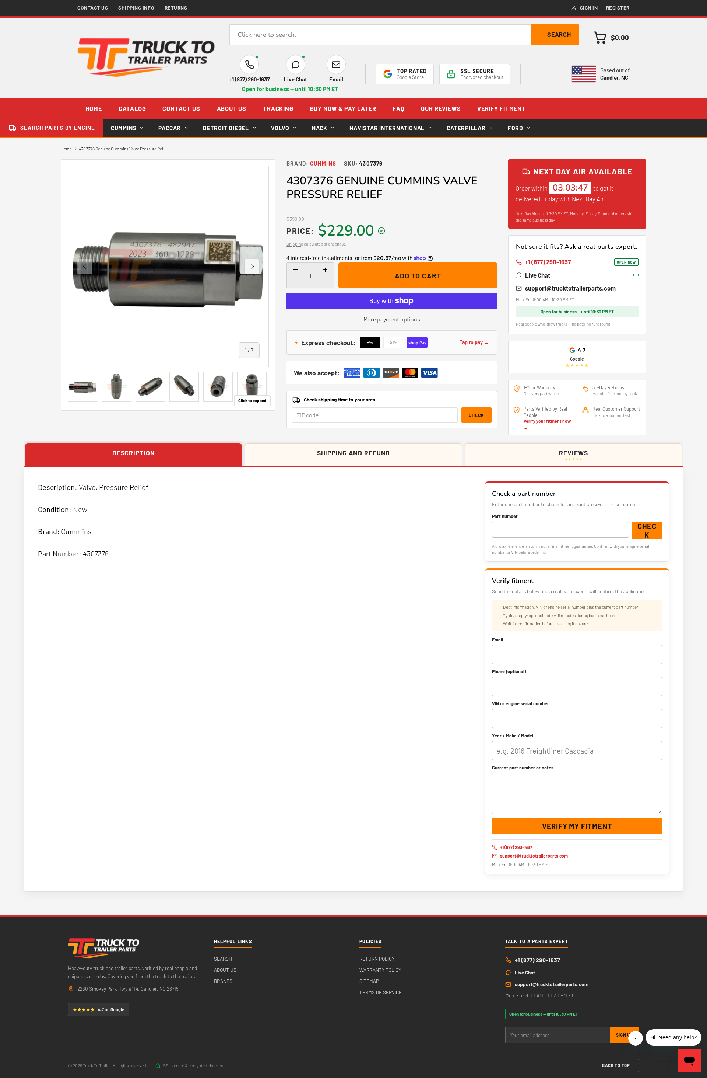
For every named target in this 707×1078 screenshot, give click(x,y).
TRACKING (278, 108)
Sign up (624, 1034)
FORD (515, 127)
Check (476, 415)
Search (559, 34)
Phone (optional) (509, 671)
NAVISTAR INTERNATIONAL (387, 127)
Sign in (589, 7)
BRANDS (223, 981)
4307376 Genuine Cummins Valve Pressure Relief (123, 148)
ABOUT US (232, 108)
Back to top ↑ (617, 1065)
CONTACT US (181, 108)
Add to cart (418, 275)
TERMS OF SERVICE (380, 992)
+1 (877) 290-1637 (580, 261)
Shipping (294, 243)
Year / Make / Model (512, 735)
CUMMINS (123, 127)
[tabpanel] (353, 679)
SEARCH (223, 959)
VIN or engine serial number (520, 703)
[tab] (133, 455)
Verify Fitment (501, 108)
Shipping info (136, 7)
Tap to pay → (474, 342)
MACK (319, 127)
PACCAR (169, 127)
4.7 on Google (98, 1009)
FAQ (398, 108)
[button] (611, 37)
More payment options (391, 319)
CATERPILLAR (466, 127)
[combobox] (404, 34)
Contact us (92, 7)
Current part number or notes (522, 768)
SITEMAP (369, 981)
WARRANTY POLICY (380, 970)
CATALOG (132, 108)
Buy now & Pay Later (343, 108)
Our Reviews (441, 108)
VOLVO (280, 127)
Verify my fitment (577, 826)
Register (618, 7)
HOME (94, 108)
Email (497, 640)
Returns (176, 7)
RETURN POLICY (376, 959)
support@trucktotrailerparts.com (570, 288)
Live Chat (537, 275)
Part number (505, 516)
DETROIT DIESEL (226, 127)
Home (66, 148)
